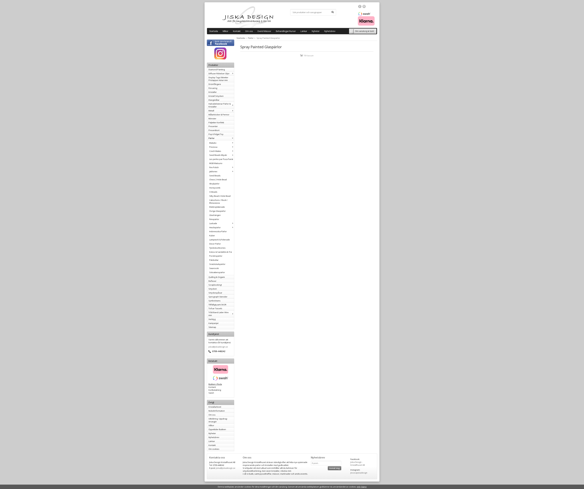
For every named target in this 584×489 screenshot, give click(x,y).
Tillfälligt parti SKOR (217, 304)
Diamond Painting (217, 69)
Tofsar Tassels (215, 308)
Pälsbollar (214, 260)
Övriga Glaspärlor (217, 211)
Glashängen (215, 215)
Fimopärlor (214, 219)
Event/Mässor (264, 31)
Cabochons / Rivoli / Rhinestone (218, 201)
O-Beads (213, 191)
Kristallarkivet (215, 406)
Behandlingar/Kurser (286, 31)
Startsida (213, 31)
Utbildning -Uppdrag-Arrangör (218, 420)
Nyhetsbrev (329, 31)
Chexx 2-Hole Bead (218, 179)
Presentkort (214, 130)
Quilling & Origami (217, 277)
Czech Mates (215, 151)
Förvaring (213, 88)
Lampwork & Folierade (219, 239)
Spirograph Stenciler (218, 296)
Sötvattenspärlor (217, 272)
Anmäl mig (334, 468)
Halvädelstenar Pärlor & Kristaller (220, 105)
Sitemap (212, 327)
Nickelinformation (217, 410)
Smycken (213, 288)
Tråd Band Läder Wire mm (219, 314)
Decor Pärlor (215, 243)
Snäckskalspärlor (217, 264)
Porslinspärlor (215, 256)
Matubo (212, 142)
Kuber (212, 235)
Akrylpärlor (214, 183)
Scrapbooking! (215, 284)
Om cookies (214, 449)
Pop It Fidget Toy (216, 134)
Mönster (212, 118)
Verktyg (212, 319)
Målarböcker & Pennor (219, 114)
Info (359, 486)
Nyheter (316, 31)
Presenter (213, 126)
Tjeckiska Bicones (217, 247)
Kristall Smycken (216, 96)
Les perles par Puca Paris (221, 159)
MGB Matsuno (215, 163)
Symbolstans (215, 300)
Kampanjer (214, 323)
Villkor (225, 31)
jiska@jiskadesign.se (218, 346)
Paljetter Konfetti (216, 122)
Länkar (303, 31)
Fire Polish (214, 167)
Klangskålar (214, 100)
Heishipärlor (215, 227)
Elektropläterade (217, 207)
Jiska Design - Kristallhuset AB (357, 463)
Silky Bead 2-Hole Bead (220, 196)
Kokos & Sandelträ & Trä (220, 252)
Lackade (213, 223)
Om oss (249, 31)
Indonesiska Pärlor (218, 231)
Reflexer (212, 281)
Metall (211, 110)
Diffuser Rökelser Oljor (219, 73)
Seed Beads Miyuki (218, 155)
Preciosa (213, 147)
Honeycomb (214, 187)
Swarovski (214, 268)
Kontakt (237, 31)
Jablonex (213, 171)
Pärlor (212, 138)
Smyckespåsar (215, 292)
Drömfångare (215, 84)
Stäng (363, 486)
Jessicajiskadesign (358, 472)
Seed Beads (215, 175)
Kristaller (213, 92)
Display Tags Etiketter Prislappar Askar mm (218, 79)
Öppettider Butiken (217, 429)
